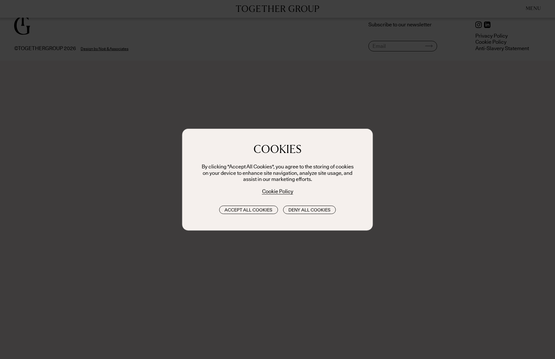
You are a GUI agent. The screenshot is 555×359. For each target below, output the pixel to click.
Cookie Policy (277, 191)
